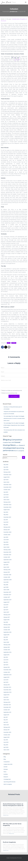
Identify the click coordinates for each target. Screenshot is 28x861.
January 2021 (7, 529)
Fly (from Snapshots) (9, 842)
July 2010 (6, 739)
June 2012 (6, 697)
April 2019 (6, 564)
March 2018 (6, 589)
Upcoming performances (9, 781)
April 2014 (6, 664)
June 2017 (6, 604)
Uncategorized (9, 448)
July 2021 (6, 519)
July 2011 (6, 717)
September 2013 (7, 674)
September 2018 (7, 579)
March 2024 (6, 482)
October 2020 (7, 534)
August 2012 (6, 694)
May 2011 (6, 719)
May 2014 (6, 662)
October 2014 (7, 649)
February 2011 (7, 727)
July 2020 (6, 537)
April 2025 (6, 469)
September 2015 (7, 632)
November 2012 (7, 689)
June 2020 (6, 539)
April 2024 (6, 479)
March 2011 (6, 724)
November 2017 (7, 594)
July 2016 (6, 622)
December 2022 (7, 504)
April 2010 (6, 747)
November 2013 (7, 669)
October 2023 (7, 489)
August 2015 (6, 634)
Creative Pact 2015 (8, 442)
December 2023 (7, 484)
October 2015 (7, 629)
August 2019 (6, 562)
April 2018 (6, 587)
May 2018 (6, 584)
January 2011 (7, 729)
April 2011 (6, 722)
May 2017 (6, 607)
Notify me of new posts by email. (9, 393)
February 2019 (7, 569)
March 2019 (6, 567)
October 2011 (7, 709)
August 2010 (6, 737)
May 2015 (6, 639)
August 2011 (6, 714)
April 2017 (6, 609)
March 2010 (6, 749)
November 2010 (7, 732)
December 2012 (7, 687)
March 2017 (6, 612)
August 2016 (6, 619)
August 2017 (6, 602)
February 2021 (7, 527)
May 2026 (6, 464)
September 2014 (7, 652)
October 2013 (7, 672)
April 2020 (6, 544)
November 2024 (7, 474)
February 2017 (7, 614)
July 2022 (6, 512)
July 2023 (6, 492)
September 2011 (7, 712)
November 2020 (7, 532)
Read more (5, 815)
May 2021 (6, 524)
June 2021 (6, 522)
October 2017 (7, 597)
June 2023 (6, 494)
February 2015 (7, 644)
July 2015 (6, 637)
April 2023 (6, 497)
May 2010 (6, 744)
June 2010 (6, 742)
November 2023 (7, 487)
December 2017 (7, 592)
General (5, 766)
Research (6, 776)
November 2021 (7, 517)
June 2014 (6, 659)
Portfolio (6, 774)
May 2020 (6, 542)
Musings (6, 445)
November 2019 (7, 554)
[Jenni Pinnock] (9, 2)
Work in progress (8, 784)
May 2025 (6, 467)
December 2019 (7, 552)
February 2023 (7, 502)
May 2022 (6, 514)
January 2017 (7, 617)
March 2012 (6, 699)
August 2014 (6, 654)
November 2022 (7, 507)
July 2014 (6, 657)
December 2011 (7, 704)
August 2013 (6, 677)
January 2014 (7, 667)
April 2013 (6, 682)
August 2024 (7, 477)
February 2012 (7, 702)
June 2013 (6, 679)
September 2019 (7, 559)
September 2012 (7, 692)
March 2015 (6, 642)
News (5, 771)
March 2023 (6, 499)
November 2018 (7, 574)
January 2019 (7, 572)
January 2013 (7, 684)
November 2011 (7, 707)
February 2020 (7, 549)
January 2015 (7, 647)
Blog (9, 342)
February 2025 (7, 472)
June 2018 (6, 582)
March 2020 (6, 547)
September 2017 (7, 599)
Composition (7, 761)
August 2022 (7, 509)
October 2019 (7, 557)
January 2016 (7, 627)
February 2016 (7, 624)
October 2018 (7, 577)
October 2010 (7, 734)
